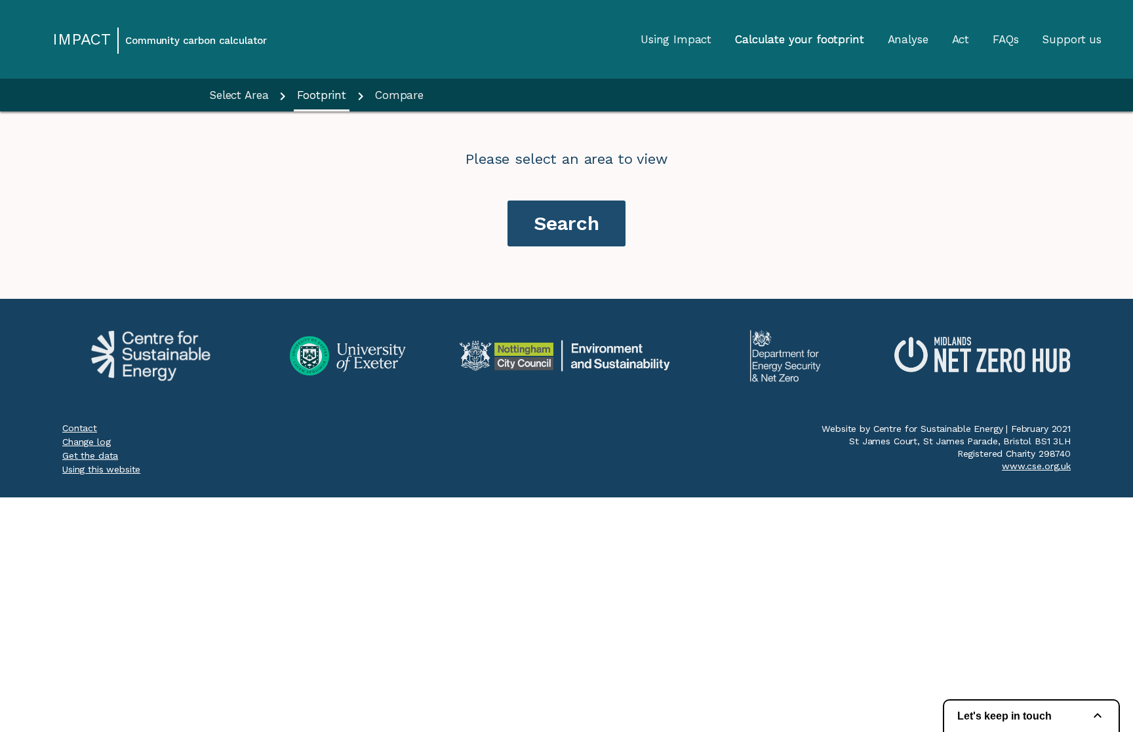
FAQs (1005, 39)
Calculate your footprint (799, 39)
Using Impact (676, 39)
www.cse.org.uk (1036, 466)
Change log (86, 441)
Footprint (321, 95)
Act (961, 39)
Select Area (238, 95)
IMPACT (159, 39)
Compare (399, 95)
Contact (79, 428)
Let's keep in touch (1031, 716)
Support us (1072, 39)
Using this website (101, 469)
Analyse (908, 39)
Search (566, 223)
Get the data (90, 455)
